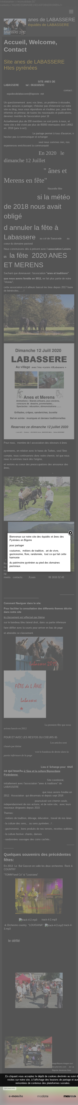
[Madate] (43, 1096)
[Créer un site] (16, 1096)
